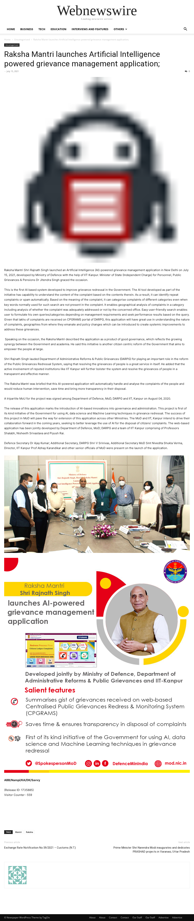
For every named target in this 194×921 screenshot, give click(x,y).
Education (58, 29)
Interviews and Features (90, 29)
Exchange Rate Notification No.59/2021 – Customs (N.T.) (40, 847)
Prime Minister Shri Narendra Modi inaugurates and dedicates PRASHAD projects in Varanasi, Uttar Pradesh (151, 849)
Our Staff (137, 917)
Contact (113, 917)
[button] (185, 29)
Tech (41, 29)
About (92, 917)
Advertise (164, 917)
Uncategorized (22, 39)
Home (11, 29)
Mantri (18, 832)
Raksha (29, 832)
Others (119, 29)
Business (26, 29)
